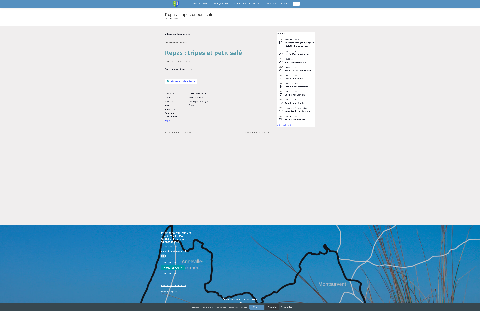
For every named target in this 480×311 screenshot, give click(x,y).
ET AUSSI (285, 4)
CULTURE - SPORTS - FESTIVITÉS (248, 4)
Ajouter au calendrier (181, 81)
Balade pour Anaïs (294, 103)
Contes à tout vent (294, 78)
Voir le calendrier (285, 125)
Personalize (272, 307)
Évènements (173, 18)
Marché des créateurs (296, 62)
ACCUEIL (197, 4)
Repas (168, 120)
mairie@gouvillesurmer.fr (174, 251)
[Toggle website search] (295, 3)
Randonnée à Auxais (256, 132)
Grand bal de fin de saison (298, 70)
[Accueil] (166, 18)
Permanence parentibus (180, 132)
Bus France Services (295, 94)
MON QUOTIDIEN (221, 4)
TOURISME (271, 4)
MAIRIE (206, 4)
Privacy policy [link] (286, 307)
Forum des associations (297, 86)
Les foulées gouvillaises (297, 54)
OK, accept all (257, 307)
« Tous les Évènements (177, 33)
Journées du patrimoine (297, 111)
